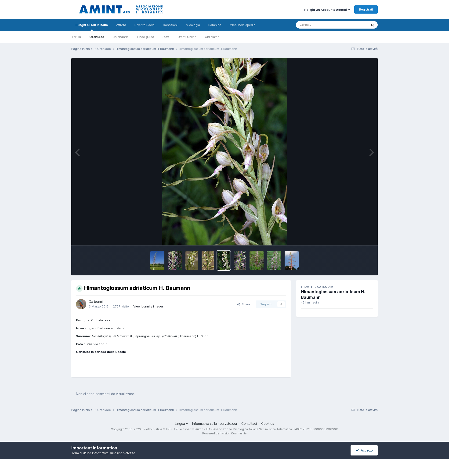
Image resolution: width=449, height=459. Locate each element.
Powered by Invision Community (224, 433)
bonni (98, 302)
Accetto (366, 450)
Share (245, 304)
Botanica (214, 25)
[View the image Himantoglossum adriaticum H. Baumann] (157, 260)
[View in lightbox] (224, 151)
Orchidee (96, 37)
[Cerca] (372, 25)
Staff (166, 37)
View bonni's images (148, 306)
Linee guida (145, 37)
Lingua (180, 424)
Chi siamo (212, 37)
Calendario (120, 37)
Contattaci (249, 424)
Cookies (267, 424)
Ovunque (354, 24)
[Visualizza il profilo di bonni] (81, 304)
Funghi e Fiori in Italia (92, 25)
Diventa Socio (144, 25)
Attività (121, 25)
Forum (76, 37)
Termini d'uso (81, 453)
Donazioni (170, 25)
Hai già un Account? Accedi (326, 9)
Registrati (366, 9)
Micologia (193, 25)
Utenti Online (187, 37)
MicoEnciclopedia (242, 25)
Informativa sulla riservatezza (214, 424)
